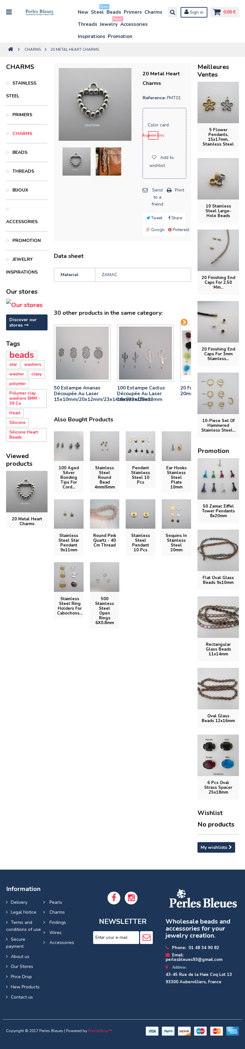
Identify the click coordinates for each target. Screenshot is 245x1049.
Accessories (134, 24)
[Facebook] (114, 898)
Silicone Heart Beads (23, 434)
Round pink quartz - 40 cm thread (104, 540)
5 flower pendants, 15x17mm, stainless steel (218, 137)
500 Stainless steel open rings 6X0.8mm (104, 611)
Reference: (154, 98)
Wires (55, 933)
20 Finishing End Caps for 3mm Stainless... (218, 354)
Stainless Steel (21, 89)
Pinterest (178, 230)
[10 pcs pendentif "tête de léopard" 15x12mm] (76, 161)
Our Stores (22, 966)
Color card (159, 125)
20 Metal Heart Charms (27, 521)
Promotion (120, 36)
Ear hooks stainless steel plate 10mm (176, 477)
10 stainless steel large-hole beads (218, 211)
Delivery (19, 902)
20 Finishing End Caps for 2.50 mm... (218, 282)
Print (179, 190)
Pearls (55, 902)
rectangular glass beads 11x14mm (218, 649)
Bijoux (19, 190)
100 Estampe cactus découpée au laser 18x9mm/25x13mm (141, 394)
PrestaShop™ (100, 1030)
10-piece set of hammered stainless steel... (218, 425)
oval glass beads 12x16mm (218, 718)
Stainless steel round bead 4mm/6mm (104, 477)
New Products (25, 987)
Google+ (156, 230)
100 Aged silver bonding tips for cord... (69, 477)
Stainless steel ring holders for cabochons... (69, 606)
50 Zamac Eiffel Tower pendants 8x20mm (218, 511)
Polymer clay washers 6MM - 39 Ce (24, 398)
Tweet (156, 218)
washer (16, 374)
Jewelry (109, 22)
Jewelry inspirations (22, 265)
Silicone (17, 423)
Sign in (196, 12)
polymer (17, 384)
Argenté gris (153, 135)
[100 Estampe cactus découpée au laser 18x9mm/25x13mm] (145, 353)
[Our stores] (27, 305)
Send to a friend (157, 197)
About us (20, 957)
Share (176, 218)
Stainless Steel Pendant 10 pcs (140, 543)
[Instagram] (131, 898)
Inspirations (91, 36)
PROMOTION (26, 241)
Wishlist (210, 813)
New (83, 12)
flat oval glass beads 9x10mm (218, 580)
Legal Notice (23, 912)
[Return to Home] (10, 50)
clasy (36, 374)
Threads (87, 24)
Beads (114, 12)
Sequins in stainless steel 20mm (176, 543)
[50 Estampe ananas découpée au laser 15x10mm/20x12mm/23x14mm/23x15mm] (82, 353)
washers (32, 364)
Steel (98, 10)
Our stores (22, 291)
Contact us (22, 997)
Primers (133, 12)
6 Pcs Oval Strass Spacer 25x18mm (218, 787)
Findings (57, 922)
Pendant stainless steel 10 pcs (140, 475)
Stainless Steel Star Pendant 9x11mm (68, 543)
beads (21, 355)
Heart (14, 413)
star (13, 364)
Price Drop (21, 977)
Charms (153, 12)
